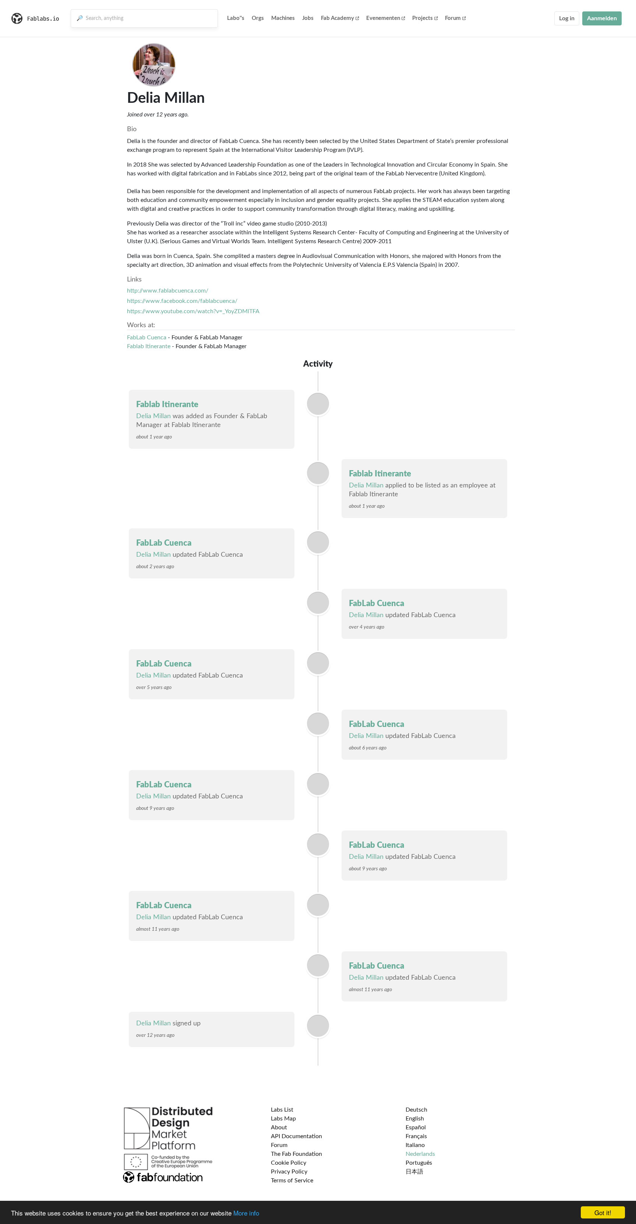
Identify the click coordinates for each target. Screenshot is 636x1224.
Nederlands (420, 1154)
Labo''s (235, 18)
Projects (422, 18)
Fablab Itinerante (148, 346)
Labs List (282, 1110)
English (415, 1119)
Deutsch (416, 1110)
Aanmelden (602, 18)
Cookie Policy (288, 1163)
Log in (567, 18)
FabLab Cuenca (146, 337)
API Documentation (296, 1136)
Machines (283, 18)
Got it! (602, 1212)
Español (416, 1127)
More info (246, 1212)
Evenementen (383, 18)
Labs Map (283, 1119)
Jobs (308, 18)
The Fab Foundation (296, 1154)
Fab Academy (337, 18)
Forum (453, 18)
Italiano (415, 1145)
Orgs (258, 18)
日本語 (414, 1172)
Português (419, 1163)
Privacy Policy (289, 1172)
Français (416, 1136)
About (279, 1127)
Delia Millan (153, 416)
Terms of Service (292, 1180)
